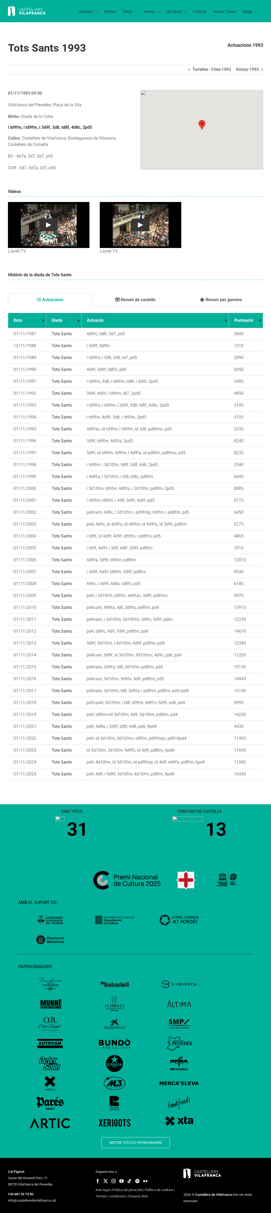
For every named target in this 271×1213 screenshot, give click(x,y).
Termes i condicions (111, 1196)
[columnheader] (27, 320)
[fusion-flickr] (145, 1181)
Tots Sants (62, 333)
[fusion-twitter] (105, 1181)
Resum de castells (137, 299)
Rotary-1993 (247, 69)
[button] (201, 125)
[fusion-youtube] (121, 1181)
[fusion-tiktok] (129, 1181)
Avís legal (103, 1190)
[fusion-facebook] (98, 1181)
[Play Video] (49, 225)
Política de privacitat (127, 1190)
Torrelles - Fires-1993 (211, 69)
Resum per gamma (223, 299)
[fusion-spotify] (137, 1181)
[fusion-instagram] (113, 1181)
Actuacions (52, 299)
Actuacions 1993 (245, 45)
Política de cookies (159, 1190)
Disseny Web (138, 1196)
